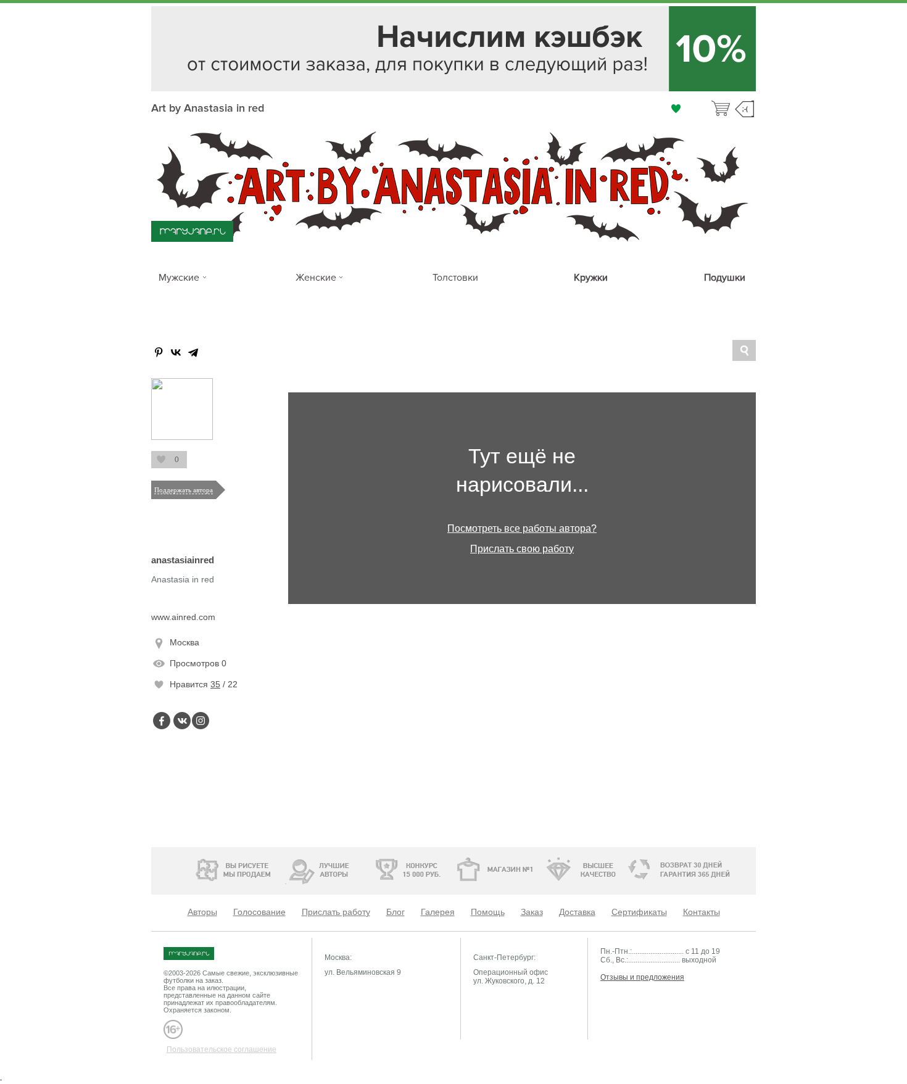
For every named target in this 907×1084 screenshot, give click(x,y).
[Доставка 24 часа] (632, 869)
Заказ (532, 912)
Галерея (438, 912)
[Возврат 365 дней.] (715, 869)
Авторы (202, 912)
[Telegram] (193, 352)
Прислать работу (336, 912)
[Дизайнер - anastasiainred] (182, 437)
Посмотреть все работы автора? (522, 528)
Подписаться (160, 459)
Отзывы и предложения (642, 977)
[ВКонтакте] (175, 352)
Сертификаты (639, 912)
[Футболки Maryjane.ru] (201, 953)
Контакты (701, 912)
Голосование (259, 912)
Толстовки (455, 277)
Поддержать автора (183, 490)
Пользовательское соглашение (221, 1049)
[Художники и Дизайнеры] (285, 868)
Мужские (179, 277)
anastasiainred (182, 560)
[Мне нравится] (676, 108)
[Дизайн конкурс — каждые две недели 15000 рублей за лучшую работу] (370, 869)
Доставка (577, 912)
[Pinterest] (158, 352)
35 (215, 684)
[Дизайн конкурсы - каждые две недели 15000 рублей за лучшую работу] (197, 868)
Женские (316, 277)
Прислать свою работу (522, 549)
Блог (395, 912)
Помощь (488, 912)
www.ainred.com (183, 617)
